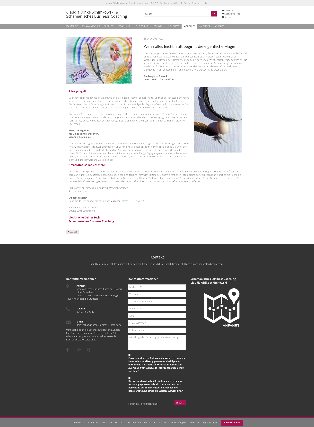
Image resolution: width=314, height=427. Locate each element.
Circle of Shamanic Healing (196, 3)
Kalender (204, 26)
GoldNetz (174, 26)
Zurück (73, 231)
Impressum (229, 10)
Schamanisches (91, 26)
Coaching (124, 26)
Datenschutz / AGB (232, 14)
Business (109, 26)
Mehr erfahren (210, 422)
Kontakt (219, 26)
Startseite (72, 26)
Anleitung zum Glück (169, 3)
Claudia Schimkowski (138, 3)
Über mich (158, 26)
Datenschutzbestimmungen (104, 329)
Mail (113, 200)
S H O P (154, 3)
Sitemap (227, 17)
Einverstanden (232, 422)
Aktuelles (189, 26)
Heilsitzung (141, 26)
